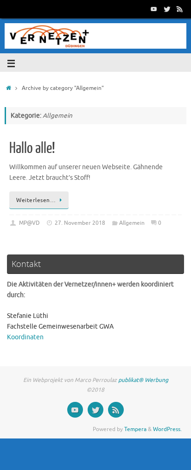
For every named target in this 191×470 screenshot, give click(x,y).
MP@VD (29, 223)
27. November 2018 (80, 223)
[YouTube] (153, 8)
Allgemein (132, 223)
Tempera (135, 429)
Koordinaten (25, 337)
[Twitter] (166, 8)
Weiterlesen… (36, 200)
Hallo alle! (32, 148)
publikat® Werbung (143, 380)
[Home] (9, 88)
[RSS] (179, 8)
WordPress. (167, 429)
